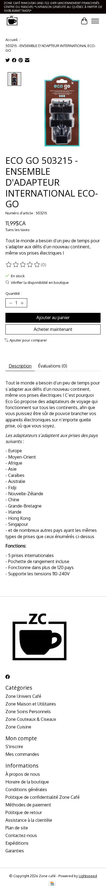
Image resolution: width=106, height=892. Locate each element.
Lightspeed (88, 875)
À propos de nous (22, 774)
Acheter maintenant (53, 329)
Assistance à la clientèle (28, 820)
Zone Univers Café (23, 696)
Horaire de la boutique (27, 782)
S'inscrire (14, 746)
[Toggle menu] (95, 21)
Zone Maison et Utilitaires (30, 704)
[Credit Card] (52, 884)
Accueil (11, 39)
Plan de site (16, 827)
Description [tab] (20, 366)
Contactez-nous (21, 835)
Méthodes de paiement (28, 805)
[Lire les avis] (23, 264)
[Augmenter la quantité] (22, 303)
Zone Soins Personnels (28, 711)
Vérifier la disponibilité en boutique (40, 282)
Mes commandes (22, 754)
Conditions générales (26, 789)
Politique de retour (23, 812)
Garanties (14, 850)
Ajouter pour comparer (28, 340)
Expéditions (17, 843)
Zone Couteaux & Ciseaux (30, 719)
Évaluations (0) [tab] (52, 366)
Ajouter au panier (53, 317)
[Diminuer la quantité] (10, 303)
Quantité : (13, 293)
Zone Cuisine (18, 727)
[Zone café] (11, 21)
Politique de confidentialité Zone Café (42, 797)
